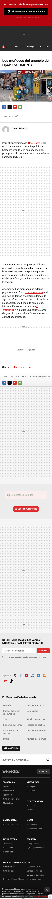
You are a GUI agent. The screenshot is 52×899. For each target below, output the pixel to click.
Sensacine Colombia (35, 875)
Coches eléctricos (35, 705)
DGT (8, 47)
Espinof (30, 810)
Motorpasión (32, 825)
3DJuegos (31, 787)
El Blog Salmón (33, 844)
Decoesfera (8, 848)
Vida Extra (31, 791)
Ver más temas (11, 748)
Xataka (6, 787)
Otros (16, 376)
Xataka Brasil (8, 871)
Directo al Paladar (10, 825)
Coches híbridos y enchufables (12, 712)
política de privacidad (37, 657)
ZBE (40, 47)
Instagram (32, 675)
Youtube (26, 675)
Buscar (48, 759)
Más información (41, 896)
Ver (27, 509)
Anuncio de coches (41, 376)
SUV (5, 719)
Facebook (4, 107)
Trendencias (8, 844)
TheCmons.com (34, 292)
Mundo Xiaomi (9, 803)
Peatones (18, 47)
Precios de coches (36, 725)
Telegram (38, 675)
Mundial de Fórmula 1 (37, 739)
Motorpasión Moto (34, 829)
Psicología (30, 47)
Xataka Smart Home (11, 799)
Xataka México (9, 867)
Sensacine (31, 805)
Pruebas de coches (36, 719)
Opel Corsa (34, 142)
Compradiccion (9, 852)
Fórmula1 (7, 705)
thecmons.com (22, 367)
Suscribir (43, 651)
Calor (48, 47)
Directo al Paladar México (13, 879)
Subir (41, 771)
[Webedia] (11, 773)
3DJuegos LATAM (34, 867)
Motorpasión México (35, 879)
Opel (24, 376)
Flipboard (15, 107)
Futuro (6, 739)
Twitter (10, 107)
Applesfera (7, 795)
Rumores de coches (12, 725)
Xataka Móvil (8, 791)
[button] (19, 128)
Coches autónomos (36, 730)
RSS (44, 675)
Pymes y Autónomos (35, 848)
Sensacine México (34, 871)
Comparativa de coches (10, 732)
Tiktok (11, 680)
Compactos (32, 711)
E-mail (20, 107)
